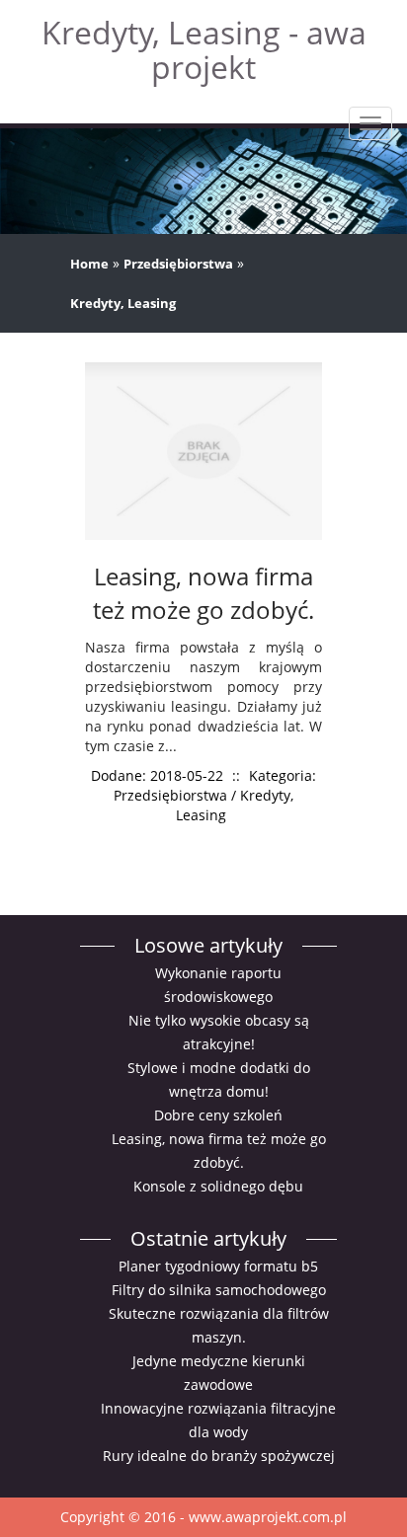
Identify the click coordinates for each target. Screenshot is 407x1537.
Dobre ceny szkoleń (218, 1115)
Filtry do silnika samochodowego (219, 1289)
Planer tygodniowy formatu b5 (218, 1266)
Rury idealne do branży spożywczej (219, 1455)
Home (89, 263)
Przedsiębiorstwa (178, 263)
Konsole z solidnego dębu (218, 1186)
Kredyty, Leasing (123, 303)
